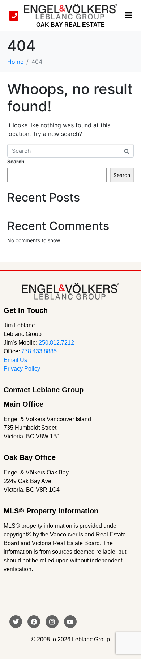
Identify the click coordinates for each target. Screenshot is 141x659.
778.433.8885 (39, 351)
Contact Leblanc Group (44, 390)
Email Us (15, 360)
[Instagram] (52, 621)
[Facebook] (33, 621)
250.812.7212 (56, 343)
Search (16, 161)
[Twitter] (15, 621)
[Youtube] (70, 621)
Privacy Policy (22, 369)
